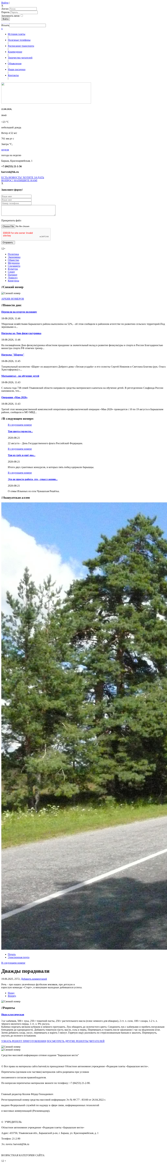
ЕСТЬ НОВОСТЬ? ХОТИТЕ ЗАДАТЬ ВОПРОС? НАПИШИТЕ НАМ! (22, 179)
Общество (13, 260)
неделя (5, 149)
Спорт (11, 271)
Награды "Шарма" (12, 354)
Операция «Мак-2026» (14, 397)
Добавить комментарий (34, 978)
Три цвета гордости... (20, 431)
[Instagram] (9, 22)
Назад (11, 993)
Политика (13, 254)
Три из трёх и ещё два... (21, 455)
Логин (4, 8)
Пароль (5, 12)
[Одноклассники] (5, 22)
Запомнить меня (10, 15)
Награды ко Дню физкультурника (21, 333)
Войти (4, 2)
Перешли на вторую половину (19, 311)
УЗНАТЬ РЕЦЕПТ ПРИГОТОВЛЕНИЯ (23, 1041)
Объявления (14, 63)
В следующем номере (20, 424)
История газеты (16, 34)
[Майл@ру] (4, 22)
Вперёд (12, 995)
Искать (5, 25)
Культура (13, 268)
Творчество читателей (20, 57)
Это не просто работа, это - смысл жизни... (33, 479)
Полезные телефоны (19, 40)
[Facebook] (1, 22)
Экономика (14, 257)
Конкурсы (13, 280)
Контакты (13, 75)
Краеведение (15, 51)
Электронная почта (18, 957)
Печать (12, 954)
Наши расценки (16, 69)
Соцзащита (14, 266)
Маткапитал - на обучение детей (20, 376)
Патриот (12, 274)
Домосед (12, 277)
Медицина (14, 263)
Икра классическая (12, 1014)
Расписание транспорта (21, 45)
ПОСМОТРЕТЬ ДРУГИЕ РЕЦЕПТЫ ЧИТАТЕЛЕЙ (76, 1041)
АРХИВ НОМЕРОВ (12, 298)
